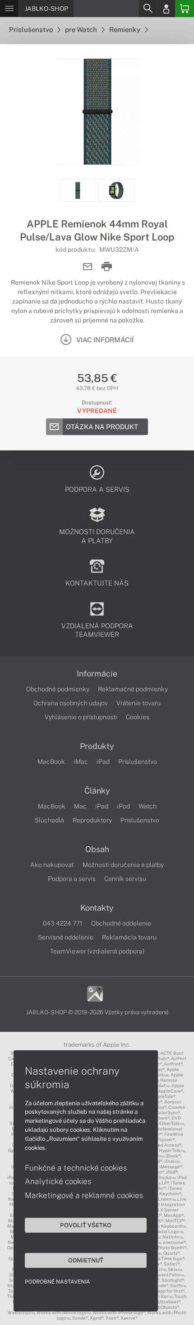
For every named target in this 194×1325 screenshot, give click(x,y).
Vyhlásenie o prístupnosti (81, 717)
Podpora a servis (72, 878)
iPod (123, 806)
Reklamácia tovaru (129, 937)
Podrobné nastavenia (57, 1282)
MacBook (51, 761)
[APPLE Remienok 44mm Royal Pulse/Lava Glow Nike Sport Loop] (97, 111)
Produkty (97, 746)
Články (97, 791)
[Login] (166, 8)
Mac (80, 806)
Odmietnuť (85, 1260)
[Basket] (184, 8)
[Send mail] (88, 267)
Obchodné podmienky (57, 689)
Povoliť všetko (85, 1225)
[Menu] (9, 8)
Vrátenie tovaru (138, 703)
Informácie (97, 674)
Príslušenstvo (31, 29)
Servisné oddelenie (65, 937)
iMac (81, 761)
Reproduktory (92, 820)
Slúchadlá (49, 820)
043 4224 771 (63, 923)
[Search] (148, 8)
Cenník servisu (125, 878)
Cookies (137, 717)
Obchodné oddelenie (121, 923)
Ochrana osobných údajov (70, 703)
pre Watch (81, 29)
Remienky (125, 29)
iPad (103, 761)
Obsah (97, 849)
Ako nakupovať (52, 864)
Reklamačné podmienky (133, 689)
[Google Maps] (95, 992)
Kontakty (97, 908)
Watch (148, 806)
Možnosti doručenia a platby (123, 864)
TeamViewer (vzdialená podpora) (97, 951)
